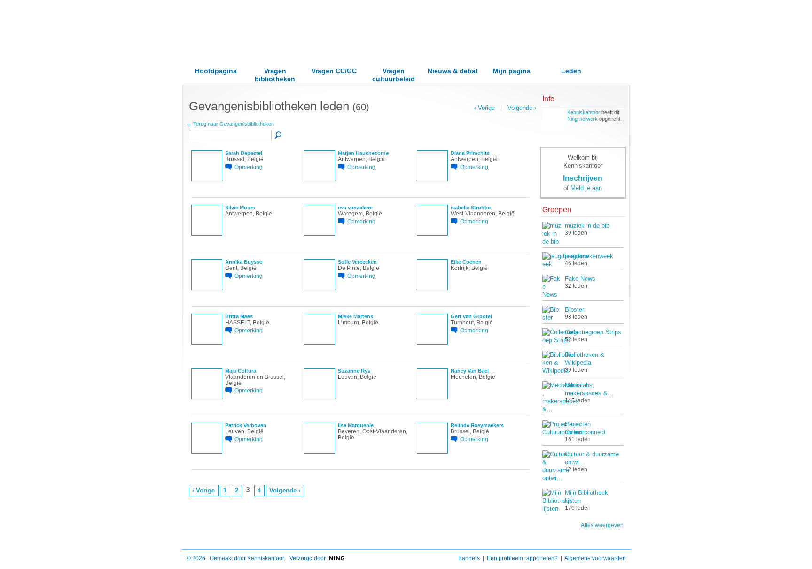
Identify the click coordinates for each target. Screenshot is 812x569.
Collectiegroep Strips (593, 332)
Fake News (580, 278)
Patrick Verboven (245, 425)
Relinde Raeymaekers (477, 425)
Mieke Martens (355, 316)
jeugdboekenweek (589, 256)
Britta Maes (239, 316)
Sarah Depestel (243, 153)
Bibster (574, 309)
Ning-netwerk (582, 119)
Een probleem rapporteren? (522, 558)
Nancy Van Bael (470, 371)
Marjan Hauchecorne (363, 153)
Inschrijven (582, 178)
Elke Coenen (466, 262)
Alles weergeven (602, 525)
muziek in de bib (587, 225)
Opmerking (248, 167)
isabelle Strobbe (471, 207)
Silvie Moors (240, 207)
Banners (469, 558)
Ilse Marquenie (356, 425)
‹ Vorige (203, 490)
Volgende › (284, 490)
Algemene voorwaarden (595, 558)
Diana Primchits (470, 153)
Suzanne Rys (354, 371)
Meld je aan (586, 188)
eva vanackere (355, 207)
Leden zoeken (278, 135)
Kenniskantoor (583, 112)
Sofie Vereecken (357, 262)
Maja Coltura (240, 371)
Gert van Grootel (471, 316)
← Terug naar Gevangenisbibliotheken (230, 124)
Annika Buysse (243, 262)
